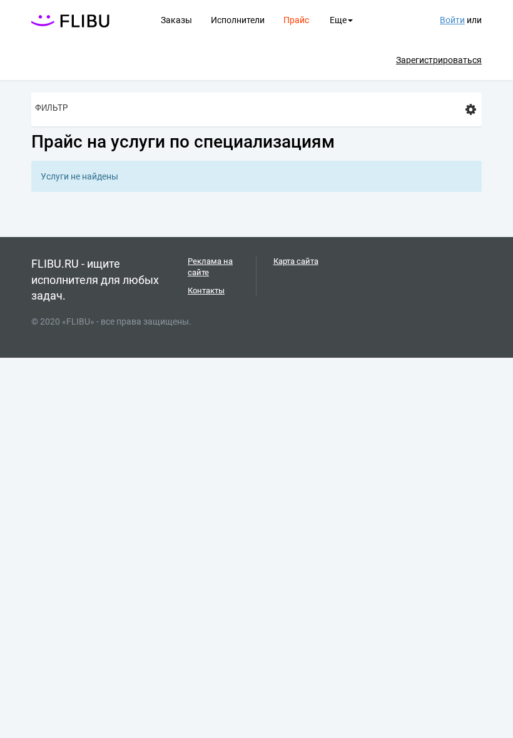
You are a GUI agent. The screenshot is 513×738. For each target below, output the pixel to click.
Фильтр (51, 108)
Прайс (296, 20)
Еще (338, 20)
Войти (452, 20)
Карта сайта (295, 261)
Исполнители (238, 20)
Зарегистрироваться (439, 60)
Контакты (206, 290)
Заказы (176, 20)
